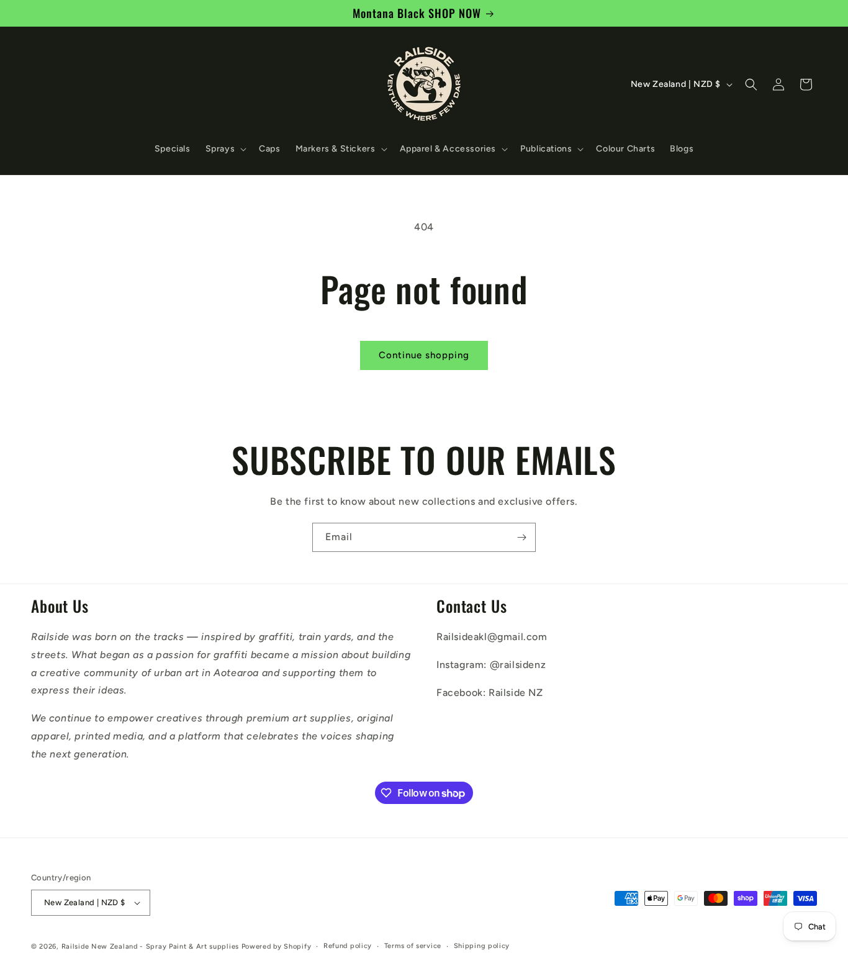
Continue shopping (424, 355)
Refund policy (347, 946)
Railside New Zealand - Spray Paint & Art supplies (151, 946)
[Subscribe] (521, 537)
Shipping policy (482, 946)
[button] (225, 149)
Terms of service (412, 946)
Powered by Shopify (276, 946)
